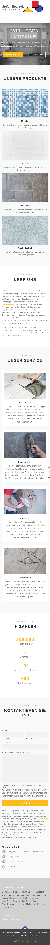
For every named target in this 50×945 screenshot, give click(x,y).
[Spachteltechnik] (25, 230)
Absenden (25, 803)
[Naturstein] (25, 187)
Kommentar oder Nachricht (16, 752)
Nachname (31, 738)
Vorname (6, 738)
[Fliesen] (25, 145)
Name (5, 730)
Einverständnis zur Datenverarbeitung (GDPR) (22, 786)
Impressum (7, 915)
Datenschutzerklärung (11, 919)
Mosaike (25, 121)
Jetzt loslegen (35, 54)
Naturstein (25, 206)
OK (15, 941)
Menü (46, 18)
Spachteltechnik (25, 248)
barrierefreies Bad (8, 304)
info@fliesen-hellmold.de (16, 862)
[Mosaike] (25, 103)
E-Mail (6, 743)
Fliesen (25, 164)
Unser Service (13, 54)
